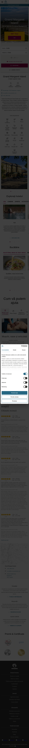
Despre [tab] (24, 350)
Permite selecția (14, 396)
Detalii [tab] (14, 350)
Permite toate (14, 392)
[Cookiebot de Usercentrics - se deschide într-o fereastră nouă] (21, 346)
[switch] (25, 378)
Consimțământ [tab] (5, 350)
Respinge (14, 401)
